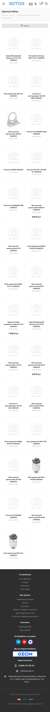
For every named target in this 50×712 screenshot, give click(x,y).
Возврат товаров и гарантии (25, 609)
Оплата (25, 603)
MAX (30, 641)
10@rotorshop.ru (27, 671)
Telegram (18, 641)
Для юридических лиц (25, 613)
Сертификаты (25, 579)
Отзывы (25, 582)
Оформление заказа (25, 599)
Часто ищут (25, 589)
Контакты (25, 622)
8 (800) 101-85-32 (26, 665)
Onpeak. (11, 704)
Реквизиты (25, 585)
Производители (25, 626)
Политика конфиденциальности (25, 616)
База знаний (25, 630)
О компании (25, 574)
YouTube (24, 641)
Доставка (25, 606)
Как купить (25, 595)
